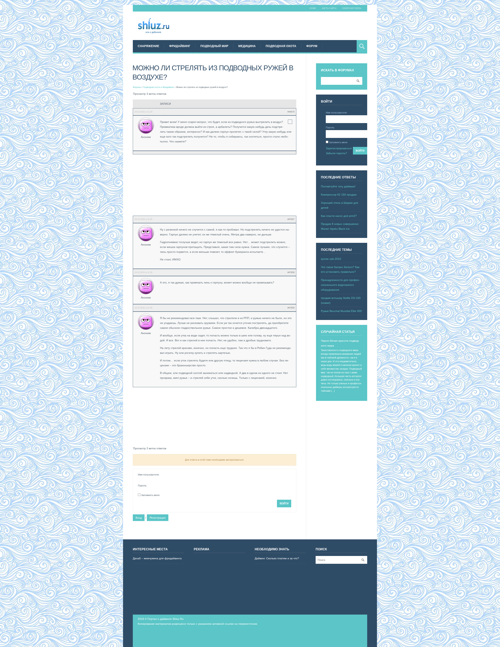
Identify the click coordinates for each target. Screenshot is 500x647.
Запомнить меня (150, 495)
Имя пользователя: (148, 474)
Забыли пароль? (336, 153)
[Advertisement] (296, 25)
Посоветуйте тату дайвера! (338, 186)
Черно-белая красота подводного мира (340, 343)
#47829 (291, 308)
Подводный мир (214, 46)
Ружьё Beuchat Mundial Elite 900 (341, 311)
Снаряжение (148, 46)
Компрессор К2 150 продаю (339, 194)
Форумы (137, 87)
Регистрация (158, 517)
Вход (139, 517)
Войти (284, 503)
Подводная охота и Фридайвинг (158, 87)
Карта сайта (329, 8)
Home (313, 8)
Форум (311, 46)
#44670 (291, 112)
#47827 (291, 219)
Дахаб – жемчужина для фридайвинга (157, 558)
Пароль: (142, 485)
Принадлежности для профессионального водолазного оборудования (340, 284)
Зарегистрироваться (339, 148)
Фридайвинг (179, 46)
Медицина (247, 46)
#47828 (291, 272)
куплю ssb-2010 (331, 258)
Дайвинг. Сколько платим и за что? (277, 558)
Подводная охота (281, 46)
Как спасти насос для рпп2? (339, 215)
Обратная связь (351, 8)
